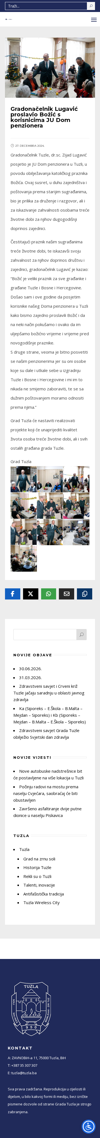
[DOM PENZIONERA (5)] (50, 479)
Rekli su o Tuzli (37, 876)
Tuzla (24, 849)
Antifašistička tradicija (43, 894)
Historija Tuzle (37, 867)
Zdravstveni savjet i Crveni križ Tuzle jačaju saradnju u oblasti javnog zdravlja (48, 692)
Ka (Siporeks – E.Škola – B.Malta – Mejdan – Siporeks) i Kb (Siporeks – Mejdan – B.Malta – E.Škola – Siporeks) (49, 715)
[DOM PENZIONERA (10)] (76, 506)
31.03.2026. (30, 677)
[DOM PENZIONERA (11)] (24, 532)
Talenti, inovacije (39, 885)
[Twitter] (30, 593)
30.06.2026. (30, 668)
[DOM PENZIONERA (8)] (24, 506)
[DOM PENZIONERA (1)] (24, 558)
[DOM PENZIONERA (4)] (24, 479)
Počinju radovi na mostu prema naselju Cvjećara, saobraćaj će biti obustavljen (45, 793)
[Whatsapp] (48, 593)
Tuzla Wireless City (41, 902)
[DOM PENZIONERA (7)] (76, 479)
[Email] (66, 593)
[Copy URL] (84, 593)
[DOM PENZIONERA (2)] (76, 532)
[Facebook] (12, 593)
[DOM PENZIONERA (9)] (50, 506)
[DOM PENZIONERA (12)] (50, 532)
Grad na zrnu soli (39, 859)
